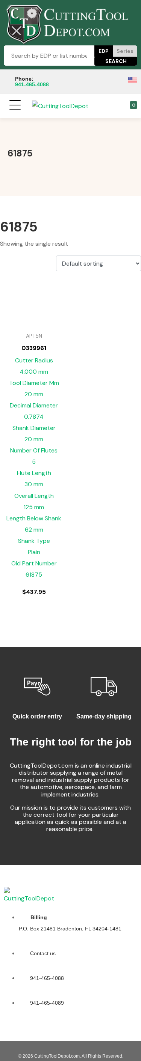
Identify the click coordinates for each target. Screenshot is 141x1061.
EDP (104, 51)
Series (125, 51)
